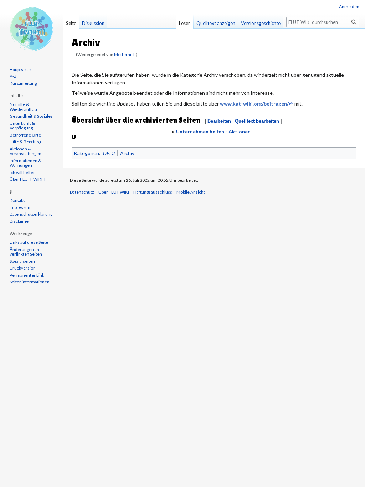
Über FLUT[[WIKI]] (27, 179)
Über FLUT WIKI (113, 192)
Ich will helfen (23, 172)
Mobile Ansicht (190, 192)
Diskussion (93, 23)
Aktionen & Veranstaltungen (25, 151)
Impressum (21, 207)
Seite (71, 23)
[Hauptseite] (31, 28)
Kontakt (17, 200)
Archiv (127, 153)
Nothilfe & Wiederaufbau (23, 107)
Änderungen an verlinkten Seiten (26, 252)
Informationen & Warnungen (25, 163)
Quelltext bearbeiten (257, 121)
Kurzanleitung (23, 83)
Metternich (125, 54)
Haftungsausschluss (152, 192)
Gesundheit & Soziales (31, 116)
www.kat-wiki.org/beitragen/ (254, 104)
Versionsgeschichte (261, 23)
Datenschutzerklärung (31, 214)
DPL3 (109, 153)
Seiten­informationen (30, 281)
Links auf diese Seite (29, 242)
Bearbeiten (219, 121)
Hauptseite (20, 69)
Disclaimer (20, 221)
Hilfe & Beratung (25, 141)
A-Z (13, 76)
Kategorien (86, 153)
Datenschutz (82, 192)
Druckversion (23, 268)
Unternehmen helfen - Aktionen (213, 131)
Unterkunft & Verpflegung (22, 126)
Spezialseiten (22, 261)
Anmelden (349, 6)
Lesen (185, 23)
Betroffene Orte (25, 135)
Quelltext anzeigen (215, 23)
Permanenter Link (27, 275)
